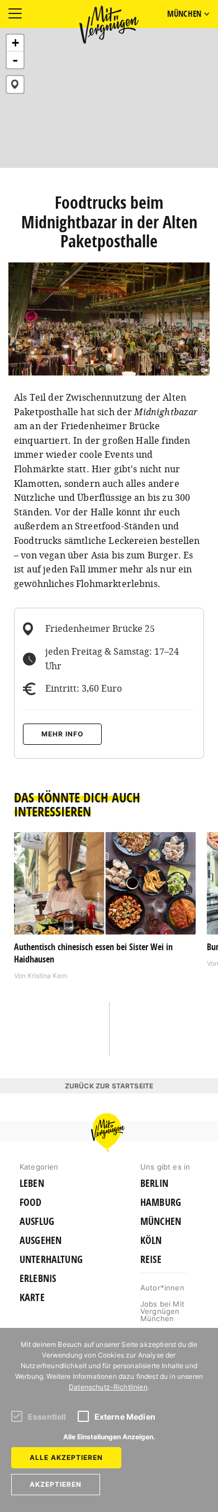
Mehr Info (62, 734)
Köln (151, 1240)
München (160, 1221)
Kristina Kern (47, 975)
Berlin (154, 1183)
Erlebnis (38, 1278)
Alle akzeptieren (66, 1457)
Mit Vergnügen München (109, 25)
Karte (32, 1298)
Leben (32, 1183)
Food (31, 1202)
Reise (151, 1259)
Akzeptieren (56, 1484)
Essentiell (47, 1416)
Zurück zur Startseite (109, 1086)
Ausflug (37, 1221)
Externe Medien (124, 1416)
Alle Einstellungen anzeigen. (109, 1437)
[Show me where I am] (15, 84)
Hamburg (160, 1202)
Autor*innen (162, 1287)
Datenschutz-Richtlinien (108, 1387)
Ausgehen (40, 1240)
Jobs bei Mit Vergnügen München (162, 1311)
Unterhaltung (51, 1259)
